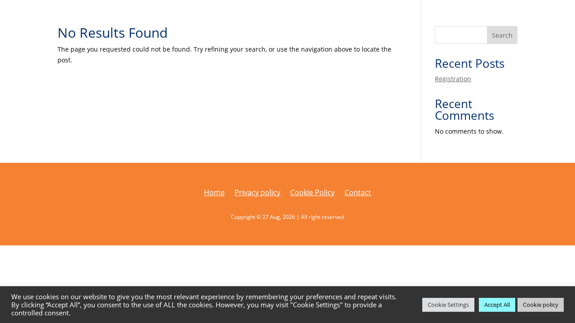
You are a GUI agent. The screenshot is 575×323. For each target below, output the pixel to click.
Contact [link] (358, 193)
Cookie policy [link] (540, 305)
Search (502, 35)
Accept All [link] (497, 305)
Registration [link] (453, 78)
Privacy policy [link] (257, 193)
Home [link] (214, 193)
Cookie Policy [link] (312, 193)
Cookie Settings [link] (448, 305)
